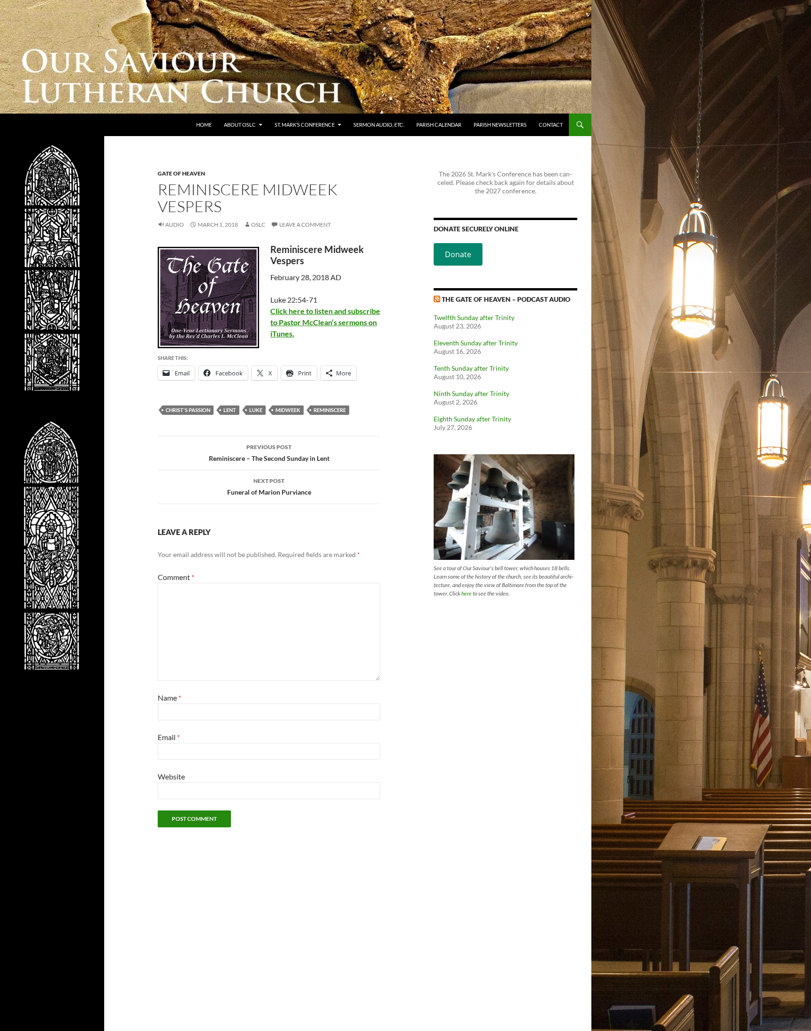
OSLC (258, 224)
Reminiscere (330, 410)
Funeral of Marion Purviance (269, 486)
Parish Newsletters (500, 125)
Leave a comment (305, 224)
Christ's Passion (188, 410)
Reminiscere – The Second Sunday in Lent (269, 452)
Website (171, 776)
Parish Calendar (438, 125)
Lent (229, 410)
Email (169, 737)
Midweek (287, 410)
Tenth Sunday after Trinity (471, 368)
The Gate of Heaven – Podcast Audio (506, 299)
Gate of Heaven (181, 173)
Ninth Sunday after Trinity (471, 393)
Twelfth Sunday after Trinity (474, 317)
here (466, 593)
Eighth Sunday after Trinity (472, 419)
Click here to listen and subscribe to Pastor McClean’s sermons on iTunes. (325, 322)
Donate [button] (458, 254)
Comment (176, 577)
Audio (174, 224)
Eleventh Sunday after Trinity (476, 343)
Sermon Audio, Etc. (378, 125)
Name (169, 697)
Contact (551, 125)
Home (204, 125)
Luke (255, 410)
